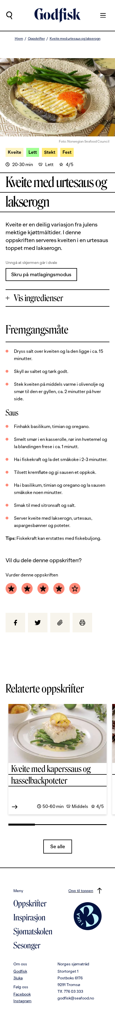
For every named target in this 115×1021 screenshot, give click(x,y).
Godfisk (20, 971)
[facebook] (15, 622)
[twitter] (37, 622)
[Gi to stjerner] (27, 588)
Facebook (22, 994)
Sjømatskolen (32, 932)
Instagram (22, 1001)
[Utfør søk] (9, 15)
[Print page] (82, 622)
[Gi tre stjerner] (43, 588)
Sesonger (26, 945)
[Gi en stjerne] (11, 588)
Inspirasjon (29, 918)
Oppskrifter (36, 39)
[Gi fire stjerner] (58, 588)
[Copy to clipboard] (60, 622)
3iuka (18, 978)
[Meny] (100, 15)
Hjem (19, 39)
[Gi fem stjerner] (74, 588)
